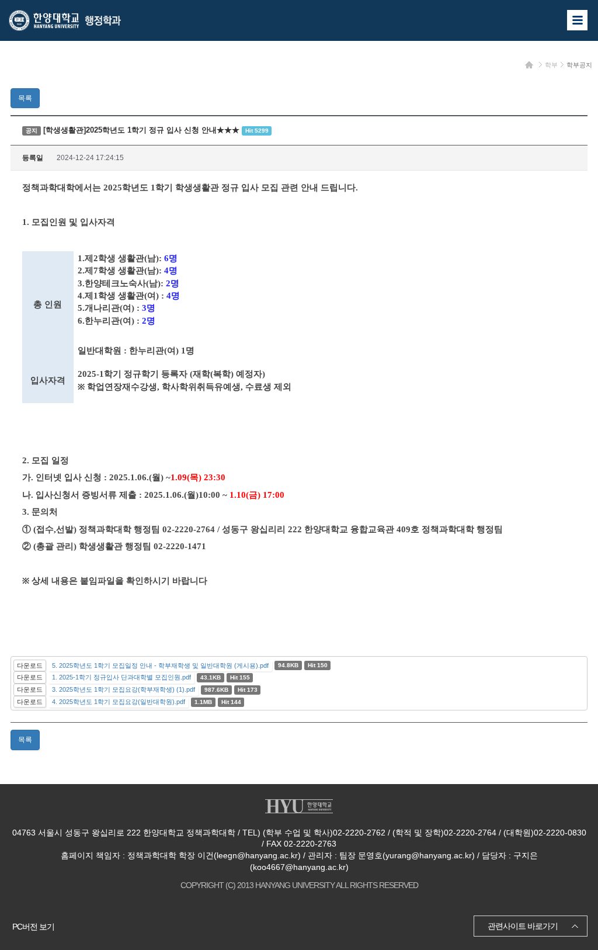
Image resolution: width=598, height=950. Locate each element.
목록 (25, 98)
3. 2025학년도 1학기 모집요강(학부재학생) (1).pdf (123, 689)
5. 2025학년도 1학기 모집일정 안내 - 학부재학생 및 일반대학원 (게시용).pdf (160, 665)
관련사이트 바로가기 (523, 926)
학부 (551, 64)
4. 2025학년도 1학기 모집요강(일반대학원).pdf (118, 701)
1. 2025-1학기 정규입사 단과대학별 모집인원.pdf (121, 677)
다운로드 (30, 665)
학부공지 (579, 64)
